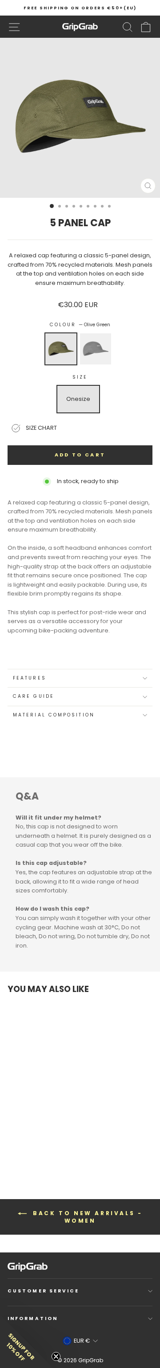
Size (80, 377)
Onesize (78, 399)
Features (29, 678)
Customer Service (43, 1291)
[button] (26, 1341)
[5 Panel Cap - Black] (28, 1142)
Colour (80, 324)
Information (33, 1318)
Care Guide (33, 696)
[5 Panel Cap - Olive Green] (20, 1142)
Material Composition (54, 715)
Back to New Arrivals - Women (86, 1216)
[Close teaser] (56, 1356)
